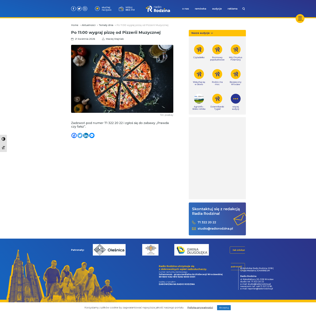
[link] (199, 52)
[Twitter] (80, 135)
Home (74, 25)
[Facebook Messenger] (91, 135)
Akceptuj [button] (224, 307)
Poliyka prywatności (200, 307)
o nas (185, 8)
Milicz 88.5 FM (130, 8)
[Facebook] (74, 135)
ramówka (200, 8)
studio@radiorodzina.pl (215, 228)
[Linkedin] (86, 135)
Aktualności (88, 25)
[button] (92, 249)
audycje (217, 8)
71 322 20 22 (207, 222)
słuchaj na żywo (106, 8)
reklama (232, 8)
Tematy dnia (106, 25)
